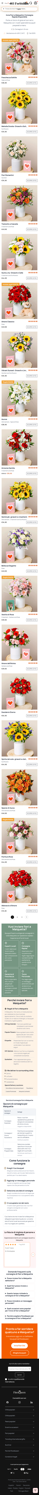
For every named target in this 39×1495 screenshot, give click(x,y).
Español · (11, 1485)
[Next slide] (33, 1255)
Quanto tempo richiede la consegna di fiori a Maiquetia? (17, 1294)
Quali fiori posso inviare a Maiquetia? (16, 1287)
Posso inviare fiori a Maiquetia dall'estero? (18, 1279)
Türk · (11, 1491)
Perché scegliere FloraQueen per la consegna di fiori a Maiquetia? (19, 1317)
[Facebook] (7, 1402)
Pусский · (28, 1488)
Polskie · (15, 1488)
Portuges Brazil (23, 1491)
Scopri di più (32, 83)
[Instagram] (19, 1402)
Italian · (10, 1488)
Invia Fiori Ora (19, 1345)
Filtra (35, 1490)
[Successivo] (26, 917)
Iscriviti (19, 1375)
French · (18, 1485)
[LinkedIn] (31, 1402)
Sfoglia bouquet (19, 1353)
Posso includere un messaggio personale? (18, 1302)
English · (21, 1488)
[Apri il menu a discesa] (32, 1409)
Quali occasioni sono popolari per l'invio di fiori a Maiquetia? (18, 1309)
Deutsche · (26, 1485)
